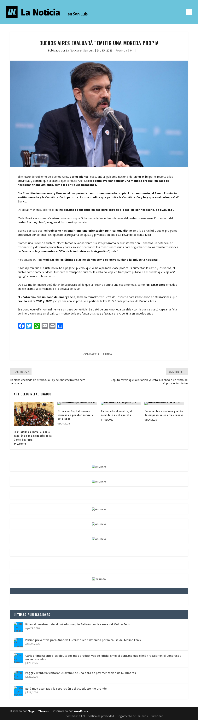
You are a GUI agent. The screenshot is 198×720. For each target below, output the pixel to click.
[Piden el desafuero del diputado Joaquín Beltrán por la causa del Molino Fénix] (18, 627)
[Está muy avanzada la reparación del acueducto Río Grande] (18, 691)
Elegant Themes (38, 711)
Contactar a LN (75, 716)
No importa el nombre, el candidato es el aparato (116, 413)
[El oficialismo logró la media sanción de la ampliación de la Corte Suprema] (33, 414)
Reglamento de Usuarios (132, 716)
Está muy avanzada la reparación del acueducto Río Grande (66, 688)
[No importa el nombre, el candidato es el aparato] (121, 403)
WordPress (81, 711)
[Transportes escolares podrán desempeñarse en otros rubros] (164, 403)
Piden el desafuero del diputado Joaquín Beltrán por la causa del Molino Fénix (78, 624)
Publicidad (157, 716)
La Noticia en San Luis (80, 50)
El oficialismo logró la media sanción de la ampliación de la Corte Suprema (33, 435)
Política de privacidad (101, 716)
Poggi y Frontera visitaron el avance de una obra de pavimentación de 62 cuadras (80, 673)
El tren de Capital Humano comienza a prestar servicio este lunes (75, 415)
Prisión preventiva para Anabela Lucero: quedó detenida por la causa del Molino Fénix (83, 640)
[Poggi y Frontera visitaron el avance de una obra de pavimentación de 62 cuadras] (18, 675)
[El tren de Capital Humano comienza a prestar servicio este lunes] (77, 403)
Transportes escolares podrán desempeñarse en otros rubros (163, 413)
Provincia (121, 50)
